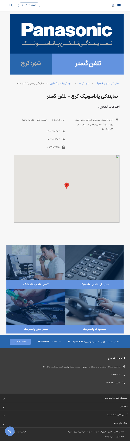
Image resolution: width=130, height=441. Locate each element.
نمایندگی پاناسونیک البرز (61, 83)
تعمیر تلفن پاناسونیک (36, 329)
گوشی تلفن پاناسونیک (36, 284)
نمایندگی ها (84, 83)
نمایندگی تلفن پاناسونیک (107, 83)
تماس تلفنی (20, 342)
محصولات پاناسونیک (94, 329)
